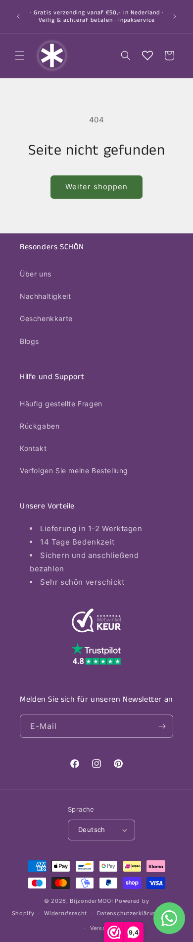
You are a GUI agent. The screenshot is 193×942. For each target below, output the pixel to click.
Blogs (29, 341)
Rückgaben (39, 426)
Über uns (35, 274)
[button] (20, 55)
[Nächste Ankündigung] (175, 16)
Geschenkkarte (46, 318)
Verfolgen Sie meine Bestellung (74, 470)
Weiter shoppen (96, 186)
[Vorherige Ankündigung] (18, 16)
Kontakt (33, 448)
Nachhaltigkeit (45, 296)
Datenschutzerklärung (128, 913)
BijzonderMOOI (91, 900)
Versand (101, 928)
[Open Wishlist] (147, 55)
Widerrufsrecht (65, 913)
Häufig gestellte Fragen (61, 403)
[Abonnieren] (162, 726)
